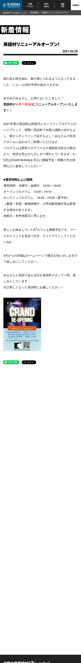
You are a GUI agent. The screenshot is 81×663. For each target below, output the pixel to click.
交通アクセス (30, 5)
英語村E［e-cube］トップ (14, 12)
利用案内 (76, 5)
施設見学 (62, 5)
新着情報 (34, 12)
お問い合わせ (46, 5)
